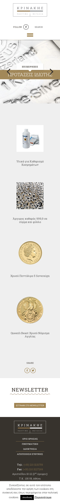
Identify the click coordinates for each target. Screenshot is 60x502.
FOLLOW (17, 27)
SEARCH (39, 27)
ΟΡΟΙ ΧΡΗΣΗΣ (30, 438)
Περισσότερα (42, 497)
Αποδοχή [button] (27, 497)
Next (51, 72)
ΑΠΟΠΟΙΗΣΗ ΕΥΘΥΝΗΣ (30, 454)
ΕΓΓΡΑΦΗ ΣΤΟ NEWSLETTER (30, 405)
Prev (8, 72)
